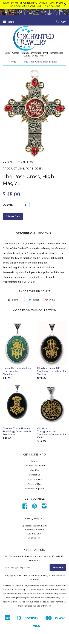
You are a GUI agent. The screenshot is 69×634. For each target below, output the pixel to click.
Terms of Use (34, 484)
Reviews (44, 233)
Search (34, 461)
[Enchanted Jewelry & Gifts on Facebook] (25, 507)
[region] (34, 4)
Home (12, 61)
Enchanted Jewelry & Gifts (42, 575)
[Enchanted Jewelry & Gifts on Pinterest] (34, 507)
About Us (34, 470)
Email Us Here (34, 538)
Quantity (8, 204)
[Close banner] (65, 4)
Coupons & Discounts (34, 465)
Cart (63, 21)
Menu (10, 21)
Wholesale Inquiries (34, 488)
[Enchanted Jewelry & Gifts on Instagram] (44, 507)
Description (25, 233)
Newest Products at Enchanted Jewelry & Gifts (34, 14)
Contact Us (34, 475)
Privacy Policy (34, 479)
